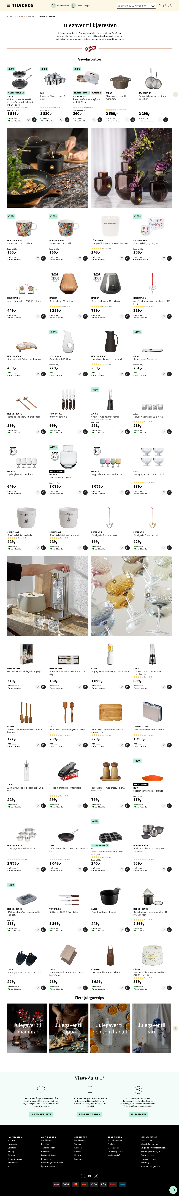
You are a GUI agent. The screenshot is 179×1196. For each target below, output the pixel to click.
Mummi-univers (15, 1159)
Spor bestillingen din (150, 1166)
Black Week (13, 1162)
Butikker (45, 1144)
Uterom (77, 1155)
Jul (9, 1166)
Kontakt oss (146, 1140)
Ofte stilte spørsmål (150, 1144)
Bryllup (11, 1151)
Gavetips (12, 1147)
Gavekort (78, 1144)
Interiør (77, 1151)
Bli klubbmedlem (115, 1140)
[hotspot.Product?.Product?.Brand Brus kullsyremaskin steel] (53, 576)
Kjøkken (78, 1147)
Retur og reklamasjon (150, 1151)
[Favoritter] (28, 119)
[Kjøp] (34, 119)
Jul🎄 (21, 16)
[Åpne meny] (8, 5)
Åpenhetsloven (48, 1166)
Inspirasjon (13, 1144)
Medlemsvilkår (114, 1155)
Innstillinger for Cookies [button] (52, 1162)
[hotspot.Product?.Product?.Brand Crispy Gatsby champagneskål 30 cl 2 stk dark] (148, 595)
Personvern (46, 1159)
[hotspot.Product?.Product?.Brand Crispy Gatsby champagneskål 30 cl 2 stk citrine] (114, 581)
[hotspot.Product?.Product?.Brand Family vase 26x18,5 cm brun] (130, 168)
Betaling (145, 1162)
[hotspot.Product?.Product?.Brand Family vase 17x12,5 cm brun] (109, 186)
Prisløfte (111, 1144)
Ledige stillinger (48, 1155)
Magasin (11, 1140)
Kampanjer (79, 1159)
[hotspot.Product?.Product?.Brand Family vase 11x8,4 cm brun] (139, 199)
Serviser (11, 1155)
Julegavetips (30, 16)
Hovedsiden (11, 16)
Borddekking (80, 1140)
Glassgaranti (113, 1147)
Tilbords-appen (48, 1147)
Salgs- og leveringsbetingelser (154, 1147)
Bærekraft (45, 1151)
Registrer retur (147, 1155)
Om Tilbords (46, 1140)
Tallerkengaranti (115, 1151)
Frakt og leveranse (149, 1159)
